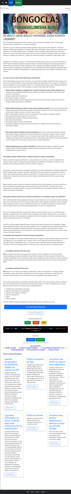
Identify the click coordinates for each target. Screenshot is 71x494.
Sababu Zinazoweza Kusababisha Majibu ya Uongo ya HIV (12, 364)
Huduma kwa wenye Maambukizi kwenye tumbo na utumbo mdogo (57, 422)
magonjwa (46, 328)
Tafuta (67, 8)
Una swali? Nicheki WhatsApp (35, 307)
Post (54, 328)
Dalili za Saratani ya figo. (35, 360)
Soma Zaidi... (10, 407)
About (32, 492)
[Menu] (2, 2)
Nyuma (31, 313)
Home (27, 492)
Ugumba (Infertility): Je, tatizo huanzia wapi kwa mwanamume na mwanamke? (13, 422)
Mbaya (36, 322)
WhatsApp (40, 339)
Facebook (30, 339)
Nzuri (28, 322)
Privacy (37, 492)
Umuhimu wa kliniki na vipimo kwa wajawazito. (57, 362)
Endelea (39, 313)
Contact (43, 492)
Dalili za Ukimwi (35, 415)
